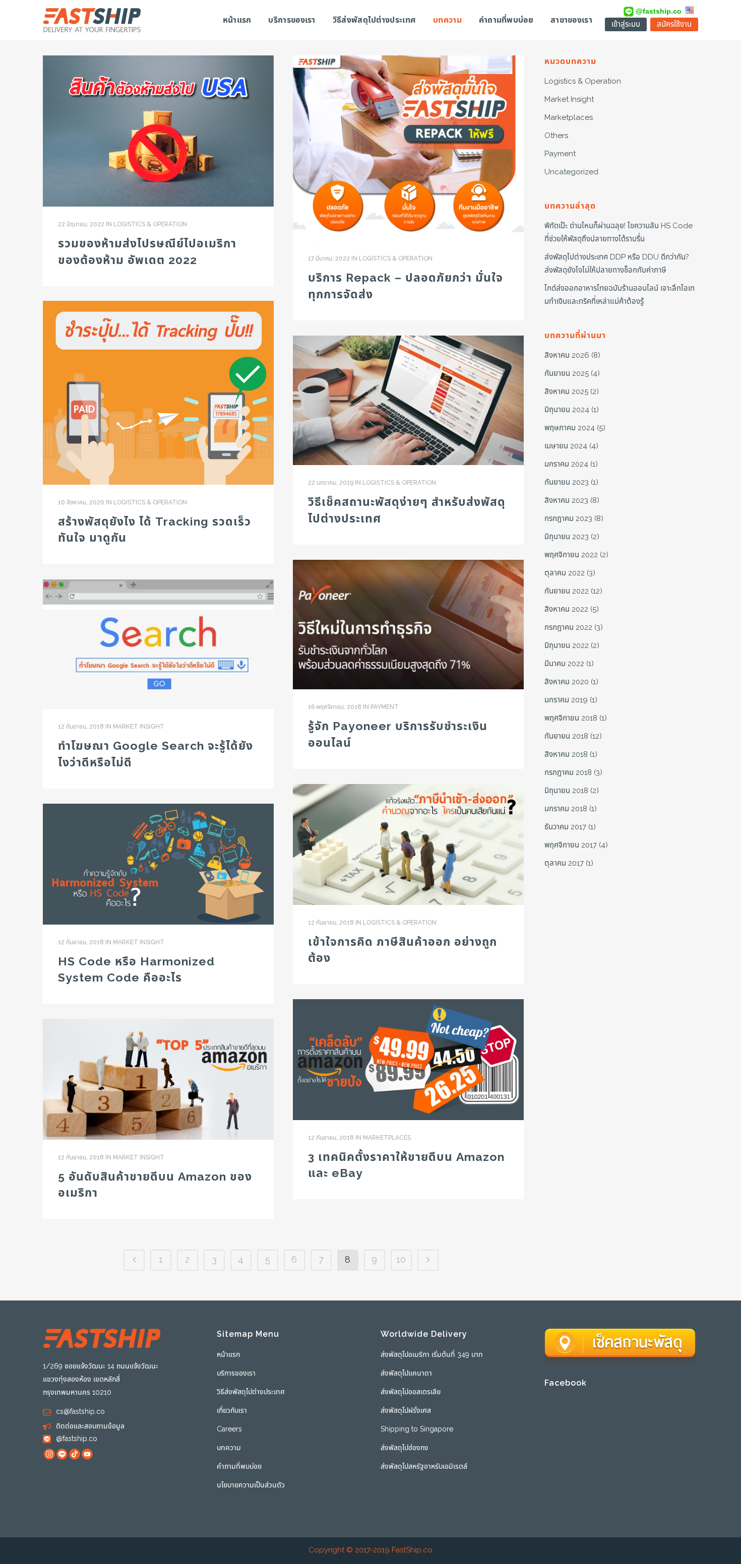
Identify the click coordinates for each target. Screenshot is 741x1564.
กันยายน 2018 (566, 736)
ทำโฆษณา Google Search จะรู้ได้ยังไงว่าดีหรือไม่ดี (155, 754)
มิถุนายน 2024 (566, 410)
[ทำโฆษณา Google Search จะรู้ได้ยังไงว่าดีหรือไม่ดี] (158, 644)
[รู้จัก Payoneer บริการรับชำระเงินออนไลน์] (408, 624)
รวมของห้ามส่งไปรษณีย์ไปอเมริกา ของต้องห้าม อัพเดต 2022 (147, 252)
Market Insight (138, 726)
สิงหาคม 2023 (566, 500)
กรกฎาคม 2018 (568, 772)
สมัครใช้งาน (674, 24)
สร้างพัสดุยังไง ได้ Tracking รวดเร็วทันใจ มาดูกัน (154, 530)
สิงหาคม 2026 (566, 355)
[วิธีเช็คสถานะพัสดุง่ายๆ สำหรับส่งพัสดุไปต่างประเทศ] (408, 400)
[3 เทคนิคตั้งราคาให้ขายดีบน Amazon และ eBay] (408, 1059)
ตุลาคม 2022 (564, 573)
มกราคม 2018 (565, 809)
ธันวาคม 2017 (565, 827)
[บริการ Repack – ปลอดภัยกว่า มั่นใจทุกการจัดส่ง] (408, 148)
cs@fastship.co (80, 1411)
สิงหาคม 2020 (566, 682)
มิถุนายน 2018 (566, 791)
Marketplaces (387, 1137)
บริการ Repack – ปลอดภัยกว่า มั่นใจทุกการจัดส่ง (405, 286)
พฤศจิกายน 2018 (570, 718)
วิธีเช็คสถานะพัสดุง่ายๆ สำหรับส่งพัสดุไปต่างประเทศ (407, 510)
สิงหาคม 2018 (566, 754)
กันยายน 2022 (566, 591)
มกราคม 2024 (566, 464)
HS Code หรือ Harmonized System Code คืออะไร (136, 970)
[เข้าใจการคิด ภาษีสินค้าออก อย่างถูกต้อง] (408, 844)
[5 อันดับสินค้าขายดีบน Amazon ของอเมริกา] (158, 1079)
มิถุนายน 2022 (566, 645)
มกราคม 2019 (566, 700)
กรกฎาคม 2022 (568, 627)
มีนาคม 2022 (564, 664)
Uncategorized (571, 172)
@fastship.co (658, 11)
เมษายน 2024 (565, 446)
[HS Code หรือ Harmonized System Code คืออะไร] (158, 864)
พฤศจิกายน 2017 (570, 845)
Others (556, 136)
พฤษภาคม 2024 (569, 428)
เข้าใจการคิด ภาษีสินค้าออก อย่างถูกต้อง (402, 950)
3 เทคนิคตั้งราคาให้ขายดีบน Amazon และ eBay (406, 1165)
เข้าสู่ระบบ (625, 24)
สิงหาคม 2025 (566, 392)
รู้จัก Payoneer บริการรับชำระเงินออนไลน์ (397, 734)
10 (401, 1260)
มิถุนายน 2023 (566, 537)
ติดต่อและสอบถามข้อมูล (90, 1426)
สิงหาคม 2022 (566, 609)
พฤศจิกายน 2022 (571, 555)
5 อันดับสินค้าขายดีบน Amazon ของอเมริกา (155, 1185)
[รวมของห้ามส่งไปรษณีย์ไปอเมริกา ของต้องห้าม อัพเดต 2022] (158, 131)
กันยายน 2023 (566, 482)
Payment (385, 706)
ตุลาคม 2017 (564, 863)
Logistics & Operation (150, 224)
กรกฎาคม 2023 (568, 519)
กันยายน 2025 (566, 373)
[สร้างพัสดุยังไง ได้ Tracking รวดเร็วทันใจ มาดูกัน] (158, 393)
